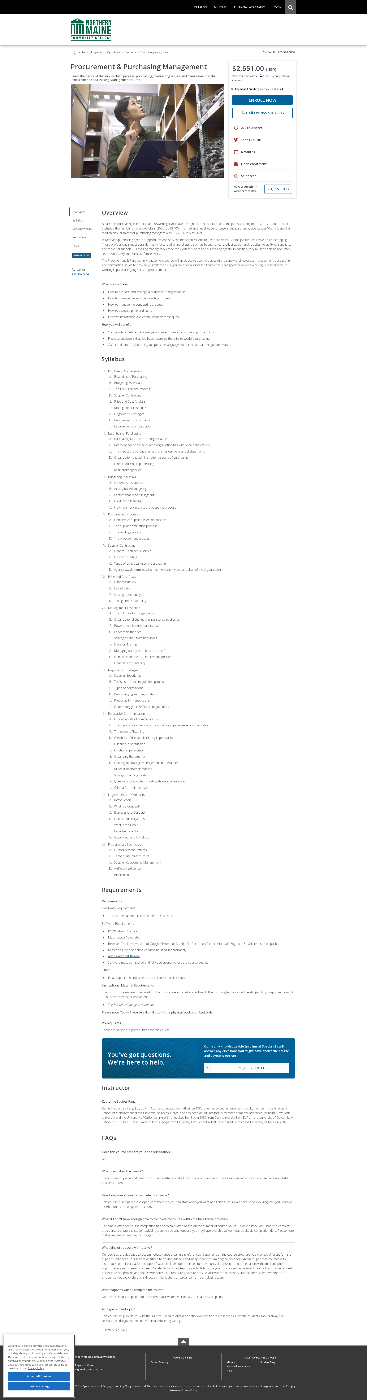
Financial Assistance (238, 1366)
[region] (39, 1366)
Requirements (82, 229)
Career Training (159, 1362)
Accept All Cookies (39, 1376)
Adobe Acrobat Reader (124, 956)
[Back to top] (183, 1356)
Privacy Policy (189, 1390)
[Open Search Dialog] (290, 7)
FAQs (75, 245)
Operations (113, 52)
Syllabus (78, 220)
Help (229, 1370)
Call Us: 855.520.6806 (279, 52)
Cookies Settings (39, 1386)
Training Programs (92, 52)
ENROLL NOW (262, 100)
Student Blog (267, 1362)
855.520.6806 (80, 274)
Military (231, 1362)
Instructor (79, 237)
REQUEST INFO (278, 189)
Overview (78, 212)
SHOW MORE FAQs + (116, 1330)
